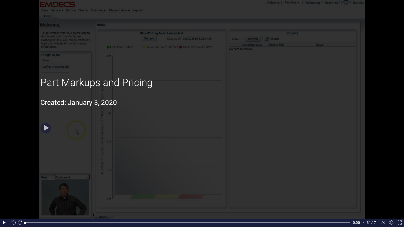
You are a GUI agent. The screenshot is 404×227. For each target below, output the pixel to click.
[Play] (45, 128)
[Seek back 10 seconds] (12, 223)
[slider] (187, 222)
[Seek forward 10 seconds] (21, 223)
